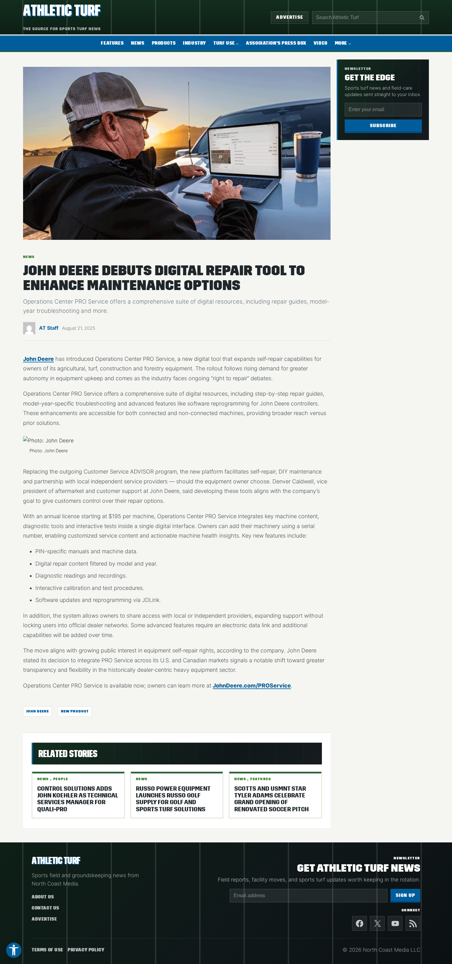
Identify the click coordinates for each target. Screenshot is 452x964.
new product (75, 711)
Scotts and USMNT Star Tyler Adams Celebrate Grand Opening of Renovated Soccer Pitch (271, 799)
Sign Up (405, 895)
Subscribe (383, 125)
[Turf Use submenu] (237, 43)
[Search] (421, 17)
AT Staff (48, 328)
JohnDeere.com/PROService (252, 685)
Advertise (289, 17)
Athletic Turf (61, 10)
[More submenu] (349, 43)
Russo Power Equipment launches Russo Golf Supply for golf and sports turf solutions (173, 799)
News (29, 257)
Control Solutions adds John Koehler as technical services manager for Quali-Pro (77, 799)
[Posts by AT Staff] (29, 330)
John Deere (38, 359)
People (60, 779)
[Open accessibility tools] (14, 950)
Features (260, 779)
